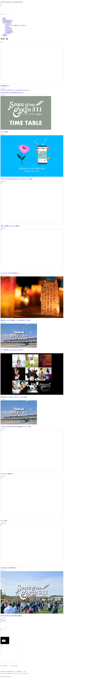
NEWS (4, 18)
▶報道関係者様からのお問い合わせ (8, 669)
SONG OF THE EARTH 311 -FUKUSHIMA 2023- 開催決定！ (11, 615)
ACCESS (5, 34)
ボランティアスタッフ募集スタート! (6, 473)
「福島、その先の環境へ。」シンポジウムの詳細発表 (9, 225)
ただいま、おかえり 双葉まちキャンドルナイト (15, 25)
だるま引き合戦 (8, 29)
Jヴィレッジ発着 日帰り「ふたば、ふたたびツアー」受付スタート (12, 349)
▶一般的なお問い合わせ (5, 667)
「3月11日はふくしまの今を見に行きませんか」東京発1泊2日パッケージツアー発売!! (15, 426)
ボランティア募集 (3, 520)
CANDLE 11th (8, 24)
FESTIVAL (7, 26)
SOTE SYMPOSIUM (7, 21)
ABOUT (4, 19)
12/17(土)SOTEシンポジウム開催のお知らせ (8, 567)
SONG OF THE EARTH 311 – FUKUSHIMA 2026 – (11, 1)
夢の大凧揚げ (8, 28)
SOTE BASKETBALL (9, 31)
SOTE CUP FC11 (8, 30)
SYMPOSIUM (8, 33)
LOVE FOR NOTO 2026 (8, 20)
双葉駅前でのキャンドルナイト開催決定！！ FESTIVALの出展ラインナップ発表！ (15, 320)
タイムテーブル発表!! (4, 131)
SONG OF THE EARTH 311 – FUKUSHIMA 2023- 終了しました (11, 92)
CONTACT (5, 35)
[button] (53, 15)
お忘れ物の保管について (4, 85)
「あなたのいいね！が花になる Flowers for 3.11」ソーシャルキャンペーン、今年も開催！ (16, 178)
